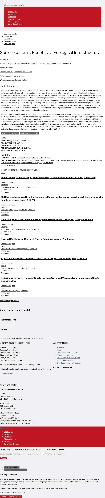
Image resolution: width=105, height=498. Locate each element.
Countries (12, 17)
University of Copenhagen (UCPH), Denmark (35, 158)
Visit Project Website (10, 133)
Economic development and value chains (16, 72)
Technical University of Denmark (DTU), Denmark (20, 229)
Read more (5, 192)
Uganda (4, 207)
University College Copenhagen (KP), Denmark (19, 249)
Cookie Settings (6, 373)
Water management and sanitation (13, 80)
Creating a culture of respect (69, 363)
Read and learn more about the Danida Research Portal (21, 338)
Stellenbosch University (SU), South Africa (37, 163)
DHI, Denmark (62, 160)
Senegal (4, 227)
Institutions (8, 39)
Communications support (67, 353)
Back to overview (8, 165)
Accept (4, 458)
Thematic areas (14, 19)
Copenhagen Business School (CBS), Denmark (19, 187)
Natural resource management (12, 76)
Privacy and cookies (65, 355)
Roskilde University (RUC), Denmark (14, 291)
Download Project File (29, 133)
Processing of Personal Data (68, 358)
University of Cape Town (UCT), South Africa (85, 160)
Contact (4, 329)
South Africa (16, 146)
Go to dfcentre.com (15, 24)
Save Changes (15, 497)
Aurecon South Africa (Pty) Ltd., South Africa (39, 160)
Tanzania (4, 185)
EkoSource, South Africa (10, 163)
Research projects (9, 300)
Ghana (3, 288)
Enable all (4, 497)
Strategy (60, 347)
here (23, 492)
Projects (11, 14)
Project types (13, 22)
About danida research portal (15, 310)
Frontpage (12, 12)
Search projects (10, 34)
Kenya (3, 266)
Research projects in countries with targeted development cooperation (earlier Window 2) (35, 64)
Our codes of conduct (65, 360)
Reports (60, 350)
